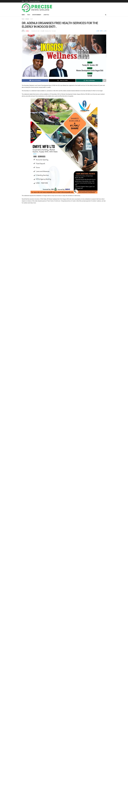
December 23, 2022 (35, 31)
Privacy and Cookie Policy (34, 1)
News (23, 14)
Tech (28, 14)
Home (23, 19)
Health (31, 19)
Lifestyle (46, 14)
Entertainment (36, 14)
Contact (26, 1)
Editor (27, 31)
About (23, 1)
